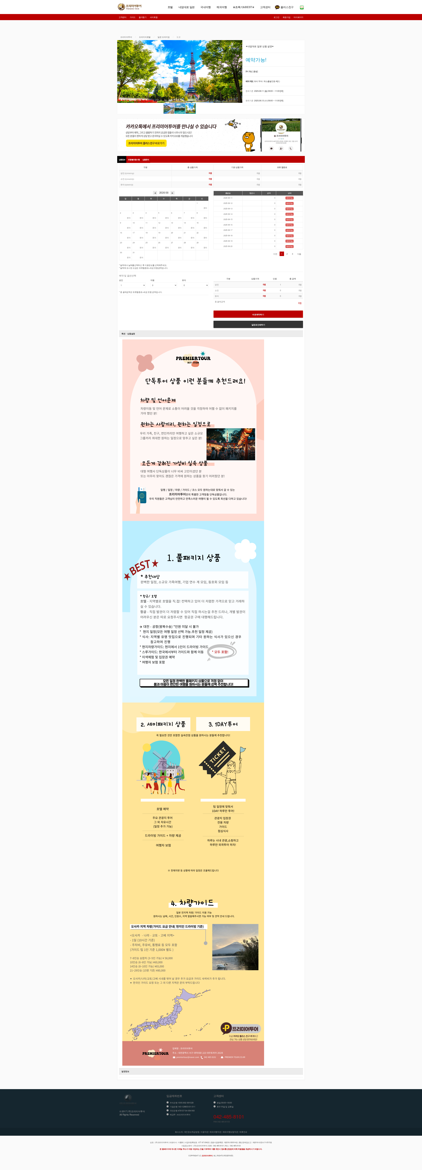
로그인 (276, 17)
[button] (239, 71)
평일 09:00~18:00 (224, 1102)
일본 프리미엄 (164, 36)
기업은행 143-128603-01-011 (182, 1106)
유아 (184, 280)
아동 (152, 280)
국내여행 (205, 7)
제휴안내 (243, 1131)
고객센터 (265, 7)
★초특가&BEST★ (243, 7)
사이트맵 (154, 17)
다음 (299, 253)
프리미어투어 (126, 36)
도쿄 (178, 36)
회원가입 (286, 17)
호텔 (170, 7)
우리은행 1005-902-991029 (182, 1102)
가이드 (133, 17)
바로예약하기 (258, 314)
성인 (121, 280)
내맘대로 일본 (187, 7)
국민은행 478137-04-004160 (182, 1110)
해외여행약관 (215, 1131)
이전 (275, 253)
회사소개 (179, 1131)
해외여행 (222, 7)
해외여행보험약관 (230, 1131)
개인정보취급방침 (191, 1131)
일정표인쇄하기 (258, 324)
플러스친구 (287, 7)
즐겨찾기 (143, 17)
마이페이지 (298, 17)
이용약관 (204, 1131)
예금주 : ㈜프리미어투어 (180, 1114)
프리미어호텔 (145, 36)
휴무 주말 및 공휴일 (225, 1106)
